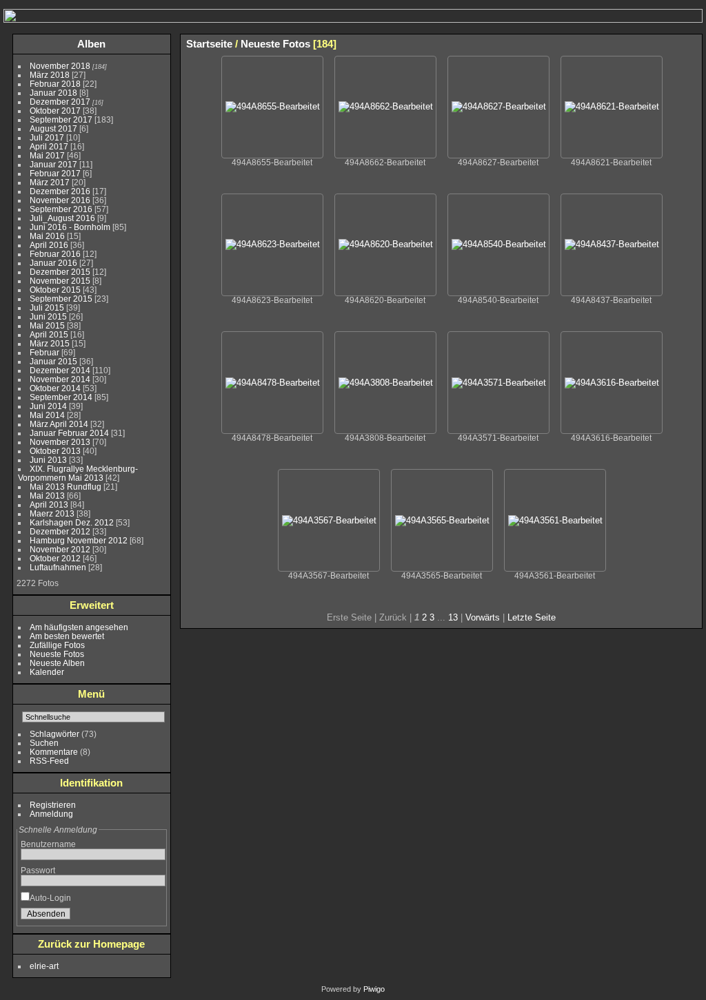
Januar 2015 (53, 361)
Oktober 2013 (55, 450)
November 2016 (60, 200)
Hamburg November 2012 (79, 540)
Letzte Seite (531, 617)
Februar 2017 (55, 173)
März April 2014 (59, 423)
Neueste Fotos (57, 653)
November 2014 (60, 379)
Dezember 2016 (60, 191)
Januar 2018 (53, 92)
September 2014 (61, 397)
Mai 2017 (47, 155)
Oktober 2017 (55, 110)
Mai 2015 (47, 325)
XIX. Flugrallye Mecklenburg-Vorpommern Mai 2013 (78, 473)
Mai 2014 (47, 414)
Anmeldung (51, 813)
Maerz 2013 (52, 513)
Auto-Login (50, 897)
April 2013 (49, 504)
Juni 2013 (48, 459)
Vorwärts (482, 617)
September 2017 (61, 119)
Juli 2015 (47, 307)
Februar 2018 (55, 83)
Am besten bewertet (67, 636)
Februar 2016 (55, 253)
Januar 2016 (53, 262)
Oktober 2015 (55, 289)
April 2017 (49, 146)
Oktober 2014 (55, 388)
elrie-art (44, 965)
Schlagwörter (54, 733)
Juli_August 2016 (62, 217)
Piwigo (374, 989)
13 (453, 617)
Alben (91, 44)
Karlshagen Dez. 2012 (72, 522)
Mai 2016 (47, 235)
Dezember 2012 (60, 531)
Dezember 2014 (60, 370)
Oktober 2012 (55, 558)
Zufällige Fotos (57, 644)
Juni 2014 (48, 406)
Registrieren (53, 804)
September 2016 (61, 209)
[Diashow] (629, 43)
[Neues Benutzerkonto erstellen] (134, 917)
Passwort (38, 870)
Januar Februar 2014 (69, 432)
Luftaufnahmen (58, 567)
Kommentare (54, 751)
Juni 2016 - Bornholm (70, 226)
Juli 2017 (47, 137)
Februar (44, 352)
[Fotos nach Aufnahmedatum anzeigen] (670, 43)
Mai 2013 (47, 495)
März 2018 (50, 74)
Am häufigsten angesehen (79, 627)
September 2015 (61, 298)
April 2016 (49, 244)
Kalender (47, 671)
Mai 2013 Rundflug (65, 486)
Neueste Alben (57, 662)
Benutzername (48, 844)
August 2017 (53, 128)
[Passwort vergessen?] (152, 917)
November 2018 (60, 65)
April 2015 (49, 334)
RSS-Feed (49, 760)
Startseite (209, 44)
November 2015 (60, 280)
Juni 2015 (48, 316)
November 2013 (60, 441)
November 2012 (60, 549)
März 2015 (50, 343)
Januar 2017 (53, 164)
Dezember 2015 (60, 271)
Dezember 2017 (60, 101)
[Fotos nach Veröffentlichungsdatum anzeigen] (649, 43)
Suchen (44, 742)
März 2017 (50, 182)
